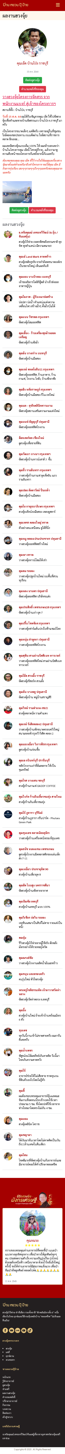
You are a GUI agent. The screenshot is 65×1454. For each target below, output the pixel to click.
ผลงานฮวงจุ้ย (8, 1392)
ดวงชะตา (10, 1359)
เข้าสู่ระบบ (7, 1416)
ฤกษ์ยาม (10, 1355)
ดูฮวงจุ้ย (6, 1384)
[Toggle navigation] (57, 5)
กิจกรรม (6, 1404)
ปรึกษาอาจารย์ (9, 1400)
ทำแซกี (5, 1388)
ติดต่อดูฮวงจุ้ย (32, 80)
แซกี (8, 1352)
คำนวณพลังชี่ (8, 1396)
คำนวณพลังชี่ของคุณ (32, 89)
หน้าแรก (6, 1376)
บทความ (6, 1408)
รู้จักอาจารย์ (8, 1380)
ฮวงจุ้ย (9, 1348)
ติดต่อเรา (6, 1412)
